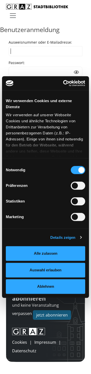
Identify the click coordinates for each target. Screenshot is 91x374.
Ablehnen (45, 286)
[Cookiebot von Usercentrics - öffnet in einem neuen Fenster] (64, 83)
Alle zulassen (45, 253)
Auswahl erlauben (45, 270)
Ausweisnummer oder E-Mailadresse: (40, 42)
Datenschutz (24, 351)
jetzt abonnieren (52, 315)
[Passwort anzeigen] (76, 72)
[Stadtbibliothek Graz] (37, 7)
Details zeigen (62, 237)
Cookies (19, 342)
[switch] (78, 186)
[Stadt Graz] (45, 331)
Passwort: (17, 62)
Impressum (45, 342)
